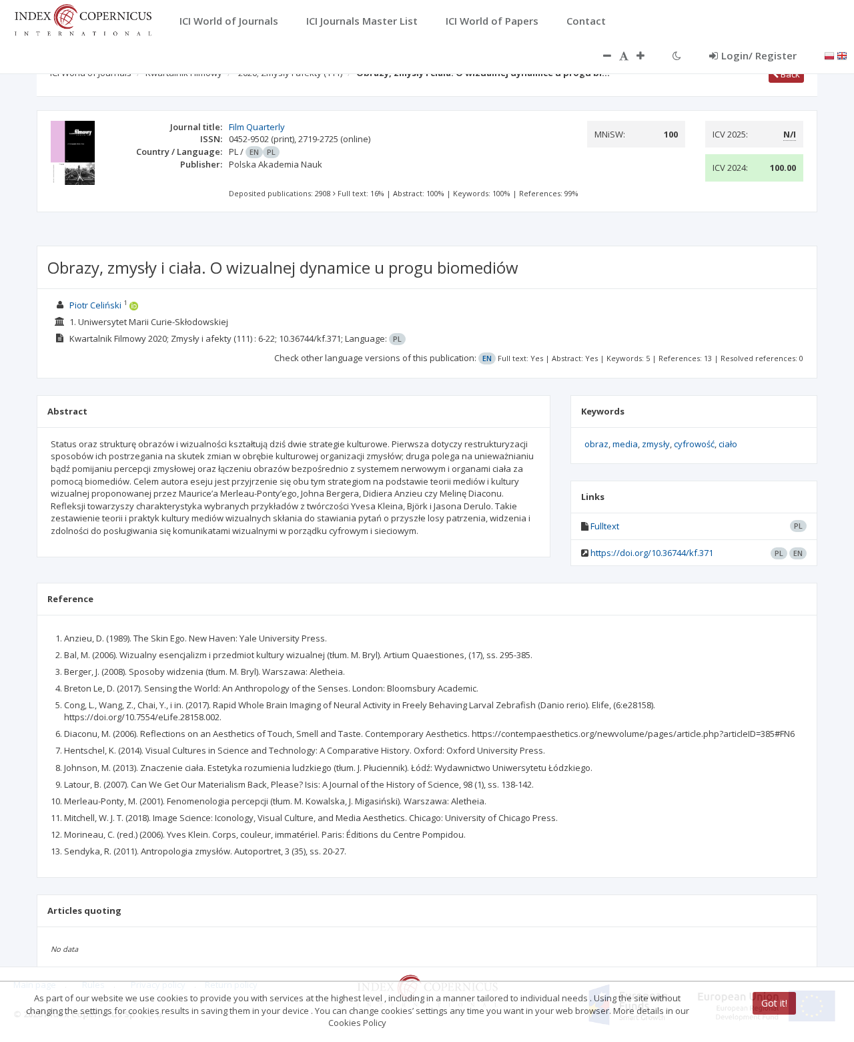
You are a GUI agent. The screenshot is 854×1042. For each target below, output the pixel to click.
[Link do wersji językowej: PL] (829, 55)
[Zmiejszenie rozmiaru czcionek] (600, 55)
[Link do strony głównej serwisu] (82, 19)
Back (789, 74)
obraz (596, 444)
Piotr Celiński (95, 305)
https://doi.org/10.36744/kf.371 (651, 553)
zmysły (656, 444)
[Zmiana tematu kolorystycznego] (677, 55)
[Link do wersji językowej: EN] (842, 55)
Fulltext (604, 526)
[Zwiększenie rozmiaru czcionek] (647, 55)
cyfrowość (694, 444)
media (625, 444)
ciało (728, 444)
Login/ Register (759, 55)
